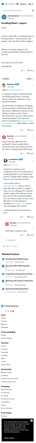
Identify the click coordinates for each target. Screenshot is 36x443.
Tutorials (4, 321)
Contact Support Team (8, 382)
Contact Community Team (9, 378)
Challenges (4, 327)
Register (23, 4)
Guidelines (4, 375)
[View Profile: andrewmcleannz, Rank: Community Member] (4, 17)
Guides (3, 318)
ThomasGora (22, 292)
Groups (3, 361)
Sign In (31, 4)
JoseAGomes (19, 262)
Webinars (4, 324)
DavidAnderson (20, 285)
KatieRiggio (20, 270)
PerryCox (10, 136)
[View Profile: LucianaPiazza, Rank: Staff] (6, 161)
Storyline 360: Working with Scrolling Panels (17, 266)
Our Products (5, 392)
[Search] (17, 4)
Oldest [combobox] (30, 79)
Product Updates (6, 338)
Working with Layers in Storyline (19, 281)
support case (20, 203)
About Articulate (6, 389)
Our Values (4, 396)
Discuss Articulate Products (13, 10)
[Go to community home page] (10, 4)
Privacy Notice (9, 438)
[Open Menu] (33, 10)
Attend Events (5, 364)
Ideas (3, 358)
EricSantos (10, 84)
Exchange (4, 349)
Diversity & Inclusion (7, 399)
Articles (3, 335)
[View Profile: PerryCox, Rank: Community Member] (4, 137)
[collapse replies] (18, 83)
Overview (4, 416)
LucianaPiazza (13, 159)
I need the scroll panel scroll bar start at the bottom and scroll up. (19, 274)
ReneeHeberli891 (20, 277)
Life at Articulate (6, 408)
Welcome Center (6, 372)
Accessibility (5, 402)
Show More (11, 240)
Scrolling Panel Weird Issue (16, 259)
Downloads (4, 352)
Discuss (3, 346)
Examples (4, 355)
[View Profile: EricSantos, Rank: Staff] (4, 85)
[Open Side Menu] (2, 4)
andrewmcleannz (13, 16)
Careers (3, 405)
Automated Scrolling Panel (16, 289)
